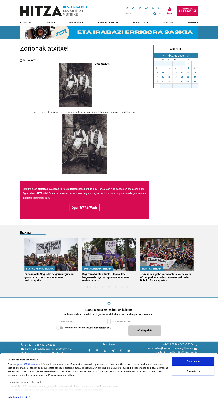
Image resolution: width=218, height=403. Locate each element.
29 (171, 64)
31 (184, 64)
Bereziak (168, 22)
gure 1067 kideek (26, 364)
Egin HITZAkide (84, 207)
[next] (188, 55)
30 (177, 64)
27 (158, 64)
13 (176, 72)
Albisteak (26, 22)
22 (188, 77)
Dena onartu (193, 361)
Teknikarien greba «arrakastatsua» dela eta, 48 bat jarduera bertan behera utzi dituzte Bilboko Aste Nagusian (166, 277)
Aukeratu (191, 371)
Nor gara (193, 22)
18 (163, 77)
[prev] (163, 55)
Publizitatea (109, 344)
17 (157, 77)
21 (182, 77)
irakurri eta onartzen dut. (88, 327)
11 (163, 72)
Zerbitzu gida (140, 22)
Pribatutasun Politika (75, 327)
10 (157, 72)
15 (188, 72)
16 (195, 72)
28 (165, 64)
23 (195, 77)
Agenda (50, 22)
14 (182, 72)
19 (169, 77)
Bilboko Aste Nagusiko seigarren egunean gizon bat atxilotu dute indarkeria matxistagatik (49, 277)
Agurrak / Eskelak (108, 22)
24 (157, 81)
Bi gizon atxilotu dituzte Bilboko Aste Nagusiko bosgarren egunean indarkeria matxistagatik (105, 277)
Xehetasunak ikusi (17, 397)
